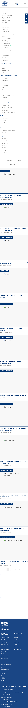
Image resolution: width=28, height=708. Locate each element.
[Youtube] (8, 629)
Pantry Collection (6, 38)
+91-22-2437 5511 (7, 706)
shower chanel (6, 70)
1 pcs (3, 65)
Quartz (4, 100)
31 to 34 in (4, 145)
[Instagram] (2, 629)
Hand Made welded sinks (8, 130)
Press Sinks (5, 133)
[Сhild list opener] (10, 27)
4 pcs (3, 72)
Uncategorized (6, 20)
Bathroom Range (6, 24)
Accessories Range (7, 22)
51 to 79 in (4, 152)
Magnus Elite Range (7, 15)
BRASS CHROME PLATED (8, 95)
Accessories (5, 60)
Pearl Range (5, 41)
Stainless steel (5, 97)
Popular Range (6, 43)
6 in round (4, 87)
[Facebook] (5, 629)
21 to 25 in (4, 140)
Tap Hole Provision (7, 18)
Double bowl (5, 105)
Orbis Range (5, 36)
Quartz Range (5, 45)
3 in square (5, 78)
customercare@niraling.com (10, 701)
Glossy (4, 120)
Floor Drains (5, 58)
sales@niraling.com (7, 697)
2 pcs (3, 68)
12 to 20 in (4, 138)
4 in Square (5, 80)
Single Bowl (5, 110)
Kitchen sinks (5, 55)
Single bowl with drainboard (9, 112)
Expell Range (5, 31)
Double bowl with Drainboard (9, 108)
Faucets (4, 13)
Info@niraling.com (7, 699)
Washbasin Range (6, 50)
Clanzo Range (5, 27)
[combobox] (14, 164)
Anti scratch (5, 118)
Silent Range (5, 47)
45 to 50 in (5, 150)
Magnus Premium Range (8, 34)
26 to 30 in (5, 143)
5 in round (4, 83)
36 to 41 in (4, 147)
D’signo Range (5, 29)
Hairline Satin (5, 125)
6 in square (5, 89)
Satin (3, 122)
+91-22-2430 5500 (7, 704)
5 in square (5, 85)
